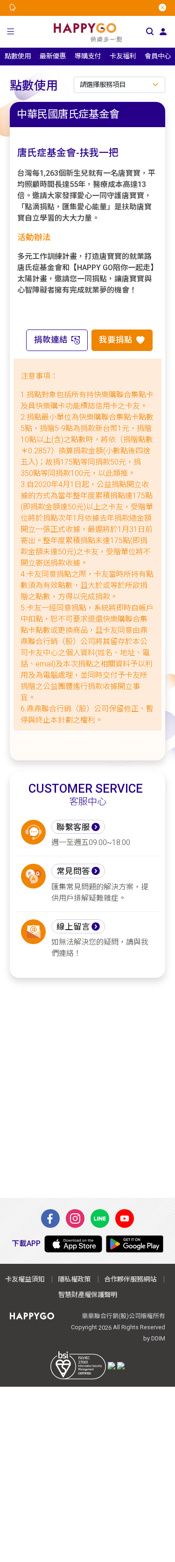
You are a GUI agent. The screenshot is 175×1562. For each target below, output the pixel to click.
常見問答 (73, 871)
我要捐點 (116, 339)
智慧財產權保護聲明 (87, 1295)
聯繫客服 (73, 827)
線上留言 (73, 926)
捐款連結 (51, 339)
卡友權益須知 (24, 1279)
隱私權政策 (74, 1279)
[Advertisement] (87, 1087)
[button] (11, 31)
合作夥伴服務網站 (130, 1279)
